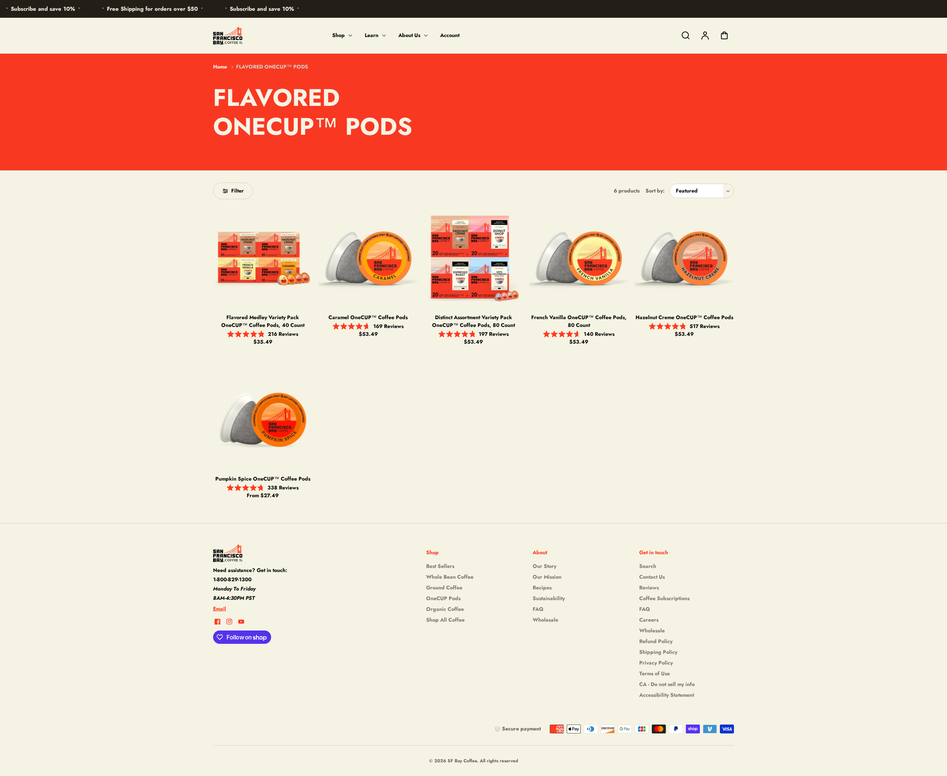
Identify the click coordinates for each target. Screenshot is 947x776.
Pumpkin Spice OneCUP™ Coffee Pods (262, 478)
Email (219, 608)
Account (449, 35)
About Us (409, 35)
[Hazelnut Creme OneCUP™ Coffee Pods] (684, 258)
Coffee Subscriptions (664, 598)
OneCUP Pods (443, 598)
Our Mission (547, 577)
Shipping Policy (658, 652)
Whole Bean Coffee (450, 577)
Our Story (544, 566)
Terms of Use (654, 673)
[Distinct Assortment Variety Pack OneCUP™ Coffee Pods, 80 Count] (473, 258)
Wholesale (545, 619)
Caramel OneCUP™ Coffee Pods (368, 317)
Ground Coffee (444, 587)
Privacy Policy (656, 662)
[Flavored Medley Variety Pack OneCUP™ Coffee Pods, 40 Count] (263, 258)
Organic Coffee (445, 609)
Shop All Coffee (445, 619)
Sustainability (549, 598)
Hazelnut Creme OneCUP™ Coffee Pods (684, 317)
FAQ (538, 609)
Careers (648, 619)
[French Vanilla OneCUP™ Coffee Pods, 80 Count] (578, 258)
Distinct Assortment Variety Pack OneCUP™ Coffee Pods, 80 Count (473, 321)
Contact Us (652, 577)
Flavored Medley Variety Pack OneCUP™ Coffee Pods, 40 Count (262, 321)
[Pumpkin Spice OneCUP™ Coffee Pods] (263, 419)
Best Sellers (440, 566)
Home (220, 66)
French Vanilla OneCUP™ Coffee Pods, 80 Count (579, 321)
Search (647, 566)
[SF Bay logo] (259, 553)
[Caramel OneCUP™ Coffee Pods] (368, 258)
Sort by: (655, 190)
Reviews (649, 587)
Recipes (542, 587)
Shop (338, 35)
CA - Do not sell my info (667, 684)
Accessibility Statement (666, 695)
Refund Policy (656, 641)
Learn (371, 35)
